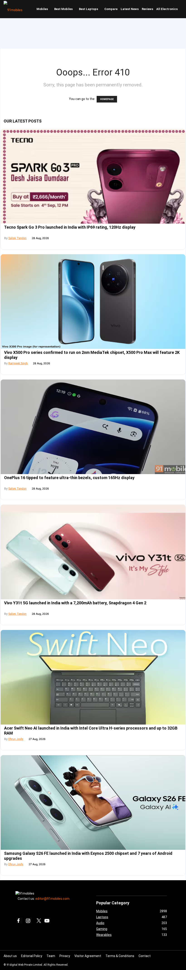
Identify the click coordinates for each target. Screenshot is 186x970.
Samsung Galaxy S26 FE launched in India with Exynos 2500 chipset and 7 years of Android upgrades (88, 856)
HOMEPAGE (107, 99)
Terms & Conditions (119, 956)
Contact (145, 956)
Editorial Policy (31, 956)
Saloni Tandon (17, 238)
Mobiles (42, 9)
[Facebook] (19, 920)
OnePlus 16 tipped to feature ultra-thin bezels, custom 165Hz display (69, 477)
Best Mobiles (63, 9)
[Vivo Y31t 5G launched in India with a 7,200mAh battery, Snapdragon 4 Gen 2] (93, 552)
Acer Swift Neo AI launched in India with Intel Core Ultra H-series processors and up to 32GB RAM (90, 730)
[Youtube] (47, 920)
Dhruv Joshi (15, 739)
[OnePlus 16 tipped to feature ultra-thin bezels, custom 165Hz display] (93, 427)
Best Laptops (88, 9)
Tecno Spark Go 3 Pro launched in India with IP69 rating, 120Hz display (69, 227)
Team (50, 956)
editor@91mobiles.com (52, 898)
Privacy (64, 956)
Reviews (147, 9)
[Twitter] (38, 920)
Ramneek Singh (18, 363)
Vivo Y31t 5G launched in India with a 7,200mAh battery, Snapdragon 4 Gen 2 (75, 602)
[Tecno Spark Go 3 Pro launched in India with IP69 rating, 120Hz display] (93, 176)
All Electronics (167, 9)
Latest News (130, 9)
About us (10, 956)
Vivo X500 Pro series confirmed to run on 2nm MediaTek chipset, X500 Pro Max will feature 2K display (92, 355)
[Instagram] (29, 920)
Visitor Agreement (87, 956)
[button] (181, 9)
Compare (110, 9)
